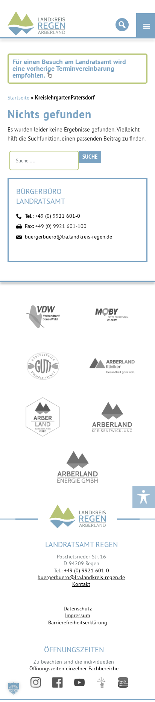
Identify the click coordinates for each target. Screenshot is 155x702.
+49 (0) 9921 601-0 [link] (86, 570)
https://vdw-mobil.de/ (42, 315)
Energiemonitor (123, 682)
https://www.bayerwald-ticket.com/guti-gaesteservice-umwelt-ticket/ (42, 366)
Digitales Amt (101, 682)
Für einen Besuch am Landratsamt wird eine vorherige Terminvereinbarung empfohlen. (69, 68)
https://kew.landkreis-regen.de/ (112, 417)
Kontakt (81, 584)
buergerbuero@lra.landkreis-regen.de (68, 236)
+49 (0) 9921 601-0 (57, 216)
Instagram (35, 682)
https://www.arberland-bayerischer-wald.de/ (42, 417)
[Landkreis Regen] (77, 517)
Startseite (18, 97)
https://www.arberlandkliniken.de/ (112, 366)
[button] (13, 688)
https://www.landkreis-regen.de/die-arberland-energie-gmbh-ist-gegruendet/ (77, 468)
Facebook (57, 682)
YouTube (79, 682)
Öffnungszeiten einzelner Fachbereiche (74, 668)
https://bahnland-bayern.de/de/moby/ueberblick (112, 315)
